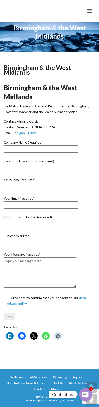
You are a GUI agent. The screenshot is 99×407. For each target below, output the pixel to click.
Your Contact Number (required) (28, 217)
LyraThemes (66, 400)
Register (78, 377)
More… (56, 389)
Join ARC (39, 389)
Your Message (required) (22, 254)
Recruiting (60, 377)
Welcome (16, 377)
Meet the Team (79, 383)
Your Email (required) (19, 198)
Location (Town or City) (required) (29, 161)
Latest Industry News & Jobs (24, 383)
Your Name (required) (19, 180)
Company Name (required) (23, 142)
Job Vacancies (38, 377)
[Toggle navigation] (89, 11)
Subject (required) (17, 236)
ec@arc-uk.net (26, 133)
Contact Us (55, 383)
